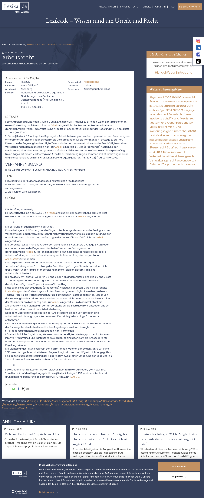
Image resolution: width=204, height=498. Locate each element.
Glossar (160, 6)
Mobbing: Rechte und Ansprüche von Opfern (33, 434)
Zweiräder (189, 164)
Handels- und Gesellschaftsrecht (172, 114)
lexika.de (6, 44)
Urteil (152, 152)
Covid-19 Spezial (184, 101)
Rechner (153, 140)
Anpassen (177, 476)
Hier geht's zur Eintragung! (174, 72)
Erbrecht (169, 106)
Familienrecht (174, 110)
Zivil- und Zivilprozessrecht (166, 164)
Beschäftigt (110, 401)
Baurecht (155, 101)
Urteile (147, 6)
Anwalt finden (107, 6)
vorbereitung (100, 404)
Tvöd (56, 404)
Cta (195, 101)
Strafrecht (174, 147)
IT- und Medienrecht (183, 118)
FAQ (172, 6)
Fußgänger (189, 110)
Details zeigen (46, 492)
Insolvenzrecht (159, 118)
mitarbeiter (26, 404)
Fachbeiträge (156, 110)
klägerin (10, 404)
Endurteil (126, 401)
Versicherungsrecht (183, 156)
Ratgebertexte (129, 6)
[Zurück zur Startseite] (15, 7)
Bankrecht (188, 97)
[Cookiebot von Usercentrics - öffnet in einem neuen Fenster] (19, 492)
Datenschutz (156, 106)
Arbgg (79, 401)
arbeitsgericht (63, 401)
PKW (176, 135)
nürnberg (43, 404)
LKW (191, 122)
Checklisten (169, 101)
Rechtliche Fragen (168, 139)
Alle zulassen (179, 466)
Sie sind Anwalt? (189, 6)
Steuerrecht (157, 147)
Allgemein (155, 97)
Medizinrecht (158, 127)
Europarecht (184, 106)
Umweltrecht (189, 147)
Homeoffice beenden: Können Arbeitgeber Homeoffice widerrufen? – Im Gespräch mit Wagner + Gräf (100, 439)
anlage (34, 401)
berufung (93, 401)
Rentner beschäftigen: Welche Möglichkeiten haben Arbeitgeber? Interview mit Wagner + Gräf (169, 439)
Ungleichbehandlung (75, 404)
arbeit (46, 401)
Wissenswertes (186, 160)
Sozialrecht (185, 140)
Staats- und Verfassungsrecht (167, 143)
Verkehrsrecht (176, 152)
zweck (32, 408)
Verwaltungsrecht (162, 160)
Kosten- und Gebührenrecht (168, 123)
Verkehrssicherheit (159, 156)
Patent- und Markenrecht (173, 133)
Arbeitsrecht (18, 44)
